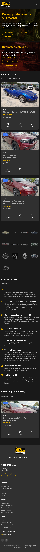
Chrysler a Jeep (22, 33)
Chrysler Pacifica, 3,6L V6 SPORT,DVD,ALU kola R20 (13, 202)
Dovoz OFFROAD (6, 488)
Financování (4, 491)
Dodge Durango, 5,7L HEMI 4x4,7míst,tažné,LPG (14, 156)
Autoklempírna (5, 503)
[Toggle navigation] (36, 4)
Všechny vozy (5, 396)
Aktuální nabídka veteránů (13, 62)
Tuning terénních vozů (8, 510)
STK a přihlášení (6, 527)
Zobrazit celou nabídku (9, 79)
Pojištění (3, 493)
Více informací (7, 28)
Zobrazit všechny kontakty (9, 476)
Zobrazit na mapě (6, 474)
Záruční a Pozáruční (7, 512)
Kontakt (4, 284)
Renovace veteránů (7, 525)
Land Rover (7, 36)
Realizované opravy (10, 65)
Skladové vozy (8, 33)
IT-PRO (24, 548)
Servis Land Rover (6, 508)
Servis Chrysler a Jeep (7, 505)
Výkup (3, 495)
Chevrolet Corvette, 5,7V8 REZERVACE (19, 112)
